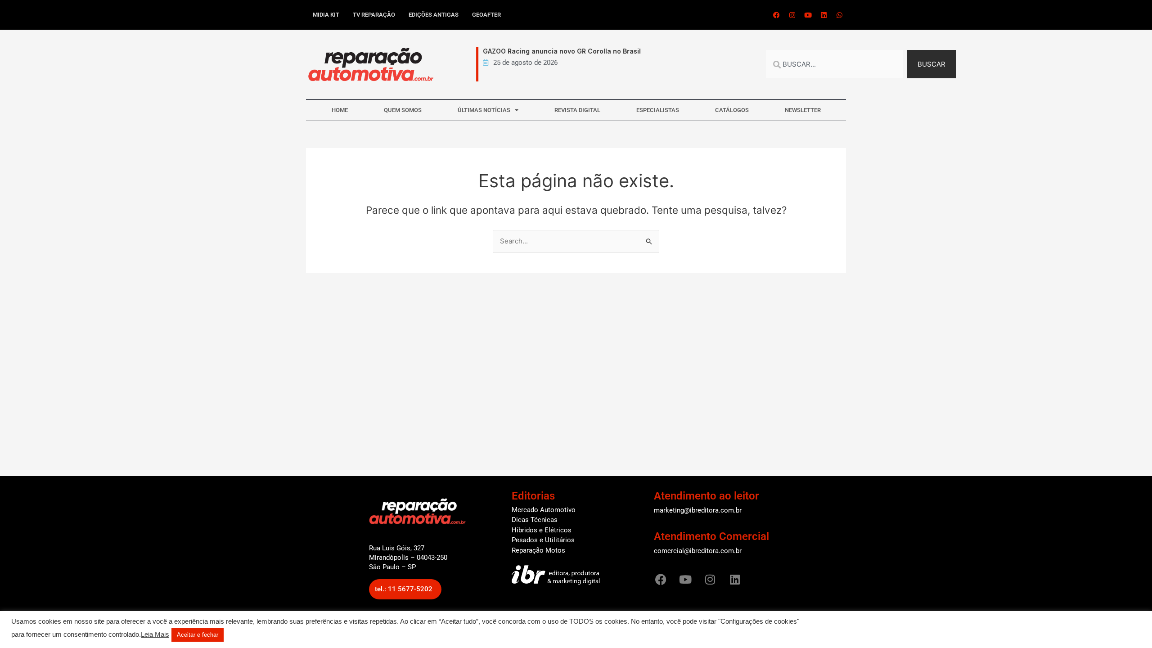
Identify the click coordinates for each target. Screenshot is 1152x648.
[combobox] (834, 64)
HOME (340, 110)
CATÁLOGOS (732, 110)
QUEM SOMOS (403, 110)
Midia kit (326, 14)
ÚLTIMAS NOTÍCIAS (484, 110)
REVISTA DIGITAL (577, 110)
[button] (405, 589)
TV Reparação (374, 14)
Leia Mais (155, 634)
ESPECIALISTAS (657, 110)
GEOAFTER (486, 14)
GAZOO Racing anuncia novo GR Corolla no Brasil (552, 51)
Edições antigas (434, 14)
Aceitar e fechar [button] (197, 634)
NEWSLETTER (803, 110)
